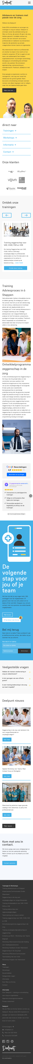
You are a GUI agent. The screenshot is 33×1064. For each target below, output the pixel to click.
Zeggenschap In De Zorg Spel (11, 951)
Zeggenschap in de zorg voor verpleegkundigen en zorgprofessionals (14, 898)
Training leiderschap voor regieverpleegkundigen (10, 910)
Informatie (5, 979)
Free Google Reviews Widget (17, 514)
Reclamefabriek (7, 1058)
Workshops (6, 970)
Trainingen (5, 967)
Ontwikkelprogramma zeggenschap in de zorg (15, 925)
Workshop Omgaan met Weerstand (13, 959)
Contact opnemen (9, 863)
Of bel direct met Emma (11, 620)
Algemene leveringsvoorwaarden (12, 998)
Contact (5, 985)
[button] (2, 495)
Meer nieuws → (9, 826)
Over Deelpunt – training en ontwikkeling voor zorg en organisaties (15, 993)
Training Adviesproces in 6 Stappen (13, 888)
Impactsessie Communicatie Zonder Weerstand (13, 892)
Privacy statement (8, 1001)
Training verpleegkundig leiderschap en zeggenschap (14, 931)
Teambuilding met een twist (11, 957)
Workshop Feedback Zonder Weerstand (15, 948)
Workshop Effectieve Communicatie (13, 954)
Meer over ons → (9, 90)
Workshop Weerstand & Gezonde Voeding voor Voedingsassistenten (15, 943)
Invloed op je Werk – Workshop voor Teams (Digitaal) (16, 937)
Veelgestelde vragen (8, 976)
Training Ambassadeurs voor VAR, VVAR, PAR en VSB (15, 904)
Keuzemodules (6, 973)
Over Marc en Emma (8, 982)
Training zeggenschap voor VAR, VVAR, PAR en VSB (16, 919)
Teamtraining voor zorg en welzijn (13, 915)
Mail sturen (7, 615)
